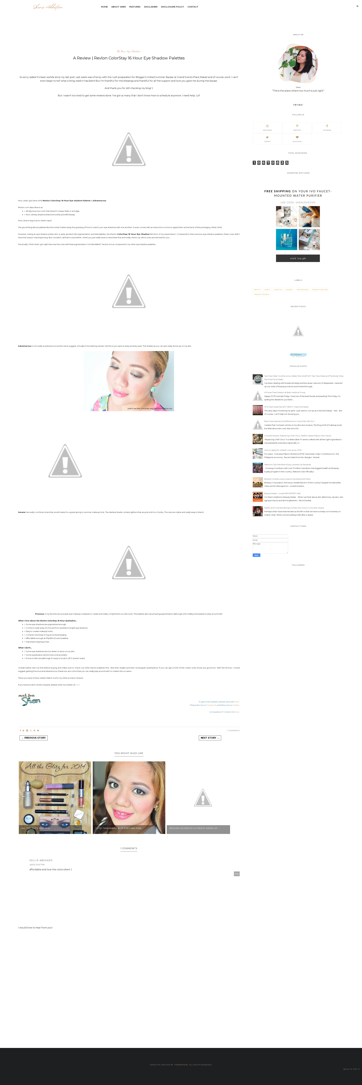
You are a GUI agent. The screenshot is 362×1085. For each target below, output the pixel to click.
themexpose (181, 1065)
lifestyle (278, 290)
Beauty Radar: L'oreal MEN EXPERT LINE (282, 493)
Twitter (236, 705)
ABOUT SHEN (118, 6)
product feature (320, 290)
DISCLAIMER (151, 6)
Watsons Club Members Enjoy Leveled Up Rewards (287, 464)
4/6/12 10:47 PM (36, 864)
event (267, 290)
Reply (237, 874)
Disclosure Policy (172, 6)
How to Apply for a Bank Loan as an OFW (283, 450)
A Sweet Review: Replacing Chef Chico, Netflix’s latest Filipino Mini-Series (297, 436)
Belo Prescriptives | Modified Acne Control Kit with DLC (289, 421)
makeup (289, 290)
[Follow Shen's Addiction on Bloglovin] (298, 356)
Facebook (211, 705)
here (78, 685)
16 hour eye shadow (129, 51)
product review (261, 294)
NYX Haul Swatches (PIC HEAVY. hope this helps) (286, 407)
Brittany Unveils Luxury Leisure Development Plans (287, 479)
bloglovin (297, 141)
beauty (257, 290)
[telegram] (27, 730)
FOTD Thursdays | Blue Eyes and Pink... (45, 828)
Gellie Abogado (41, 860)
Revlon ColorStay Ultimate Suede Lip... (121, 828)
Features (135, 6)
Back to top (350, 1069)
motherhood (302, 290)
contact (193, 6)
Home (104, 6)
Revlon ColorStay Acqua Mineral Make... (195, 828)
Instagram (267, 130)
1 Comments (233, 730)
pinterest (297, 130)
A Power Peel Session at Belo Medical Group (284, 392)
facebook (327, 130)
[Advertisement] (168, 17)
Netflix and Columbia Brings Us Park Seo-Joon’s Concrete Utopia (294, 508)
